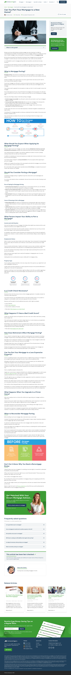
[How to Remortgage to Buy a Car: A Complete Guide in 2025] (57, 598)
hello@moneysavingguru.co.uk (54, 643)
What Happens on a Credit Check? (17, 309)
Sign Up (53, 33)
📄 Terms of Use (27, 643)
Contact (37, 643)
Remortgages (28, 2)
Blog (37, 646)
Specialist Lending (37, 2)
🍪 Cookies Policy (27, 646)
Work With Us (39, 645)
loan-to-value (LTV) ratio (11, 373)
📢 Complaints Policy (28, 648)
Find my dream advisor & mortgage (16, 505)
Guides (45, 2)
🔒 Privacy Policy (27, 645)
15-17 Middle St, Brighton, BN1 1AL (55, 645)
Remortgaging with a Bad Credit (16, 328)
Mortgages (21, 2)
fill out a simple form (21, 486)
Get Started (62, 2)
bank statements (12, 305)
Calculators (51, 2)
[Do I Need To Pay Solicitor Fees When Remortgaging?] (14, 598)
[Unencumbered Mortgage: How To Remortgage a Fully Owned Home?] (35, 598)
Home (5, 7)
